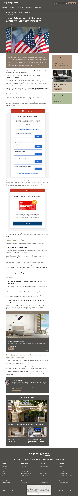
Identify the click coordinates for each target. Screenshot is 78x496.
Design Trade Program (64, 473)
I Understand (39, 493)
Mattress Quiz (24, 468)
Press (60, 468)
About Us (61, 466)
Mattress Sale (24, 466)
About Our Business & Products (21, 12)
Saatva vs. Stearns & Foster (27, 478)
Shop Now (11, 348)
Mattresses (4, 7)
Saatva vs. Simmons (25, 475)
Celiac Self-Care (19, 388)
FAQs (41, 471)
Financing (42, 477)
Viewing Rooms (57, 101)
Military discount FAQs (58, 63)
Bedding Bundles (6, 468)
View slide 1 (45, 350)
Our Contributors (62, 477)
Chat (41, 469)
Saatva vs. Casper (25, 480)
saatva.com (39, 97)
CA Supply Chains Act (62, 490)
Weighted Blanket (6, 478)
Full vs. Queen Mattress (26, 471)
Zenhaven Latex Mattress (16, 341)
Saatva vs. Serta (24, 482)
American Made (62, 471)
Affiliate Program (6, 482)
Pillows (3, 477)
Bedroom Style (29, 7)
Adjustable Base (5, 471)
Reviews (42, 468)
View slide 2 (46, 350)
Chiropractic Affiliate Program (65, 475)
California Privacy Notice (71, 490)
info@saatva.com (44, 466)
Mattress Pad (5, 480)
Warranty (42, 480)
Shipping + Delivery (44, 473)
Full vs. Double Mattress (26, 473)
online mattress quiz (43, 371)
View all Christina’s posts (16, 390)
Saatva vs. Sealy (24, 477)
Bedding (12, 7)
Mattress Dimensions (25, 469)
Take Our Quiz (58, 89)
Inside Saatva (38, 7)
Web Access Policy (44, 482)
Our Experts (61, 478)
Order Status (42, 475)
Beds (3, 469)
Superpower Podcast (63, 482)
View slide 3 (47, 350)
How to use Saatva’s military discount (62, 60)
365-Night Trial (43, 478)
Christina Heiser (16, 24)
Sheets (3, 475)
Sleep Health (20, 7)
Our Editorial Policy (63, 480)
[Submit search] (66, 3)
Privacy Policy (54, 490)
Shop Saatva (72, 3)
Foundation (4, 473)
